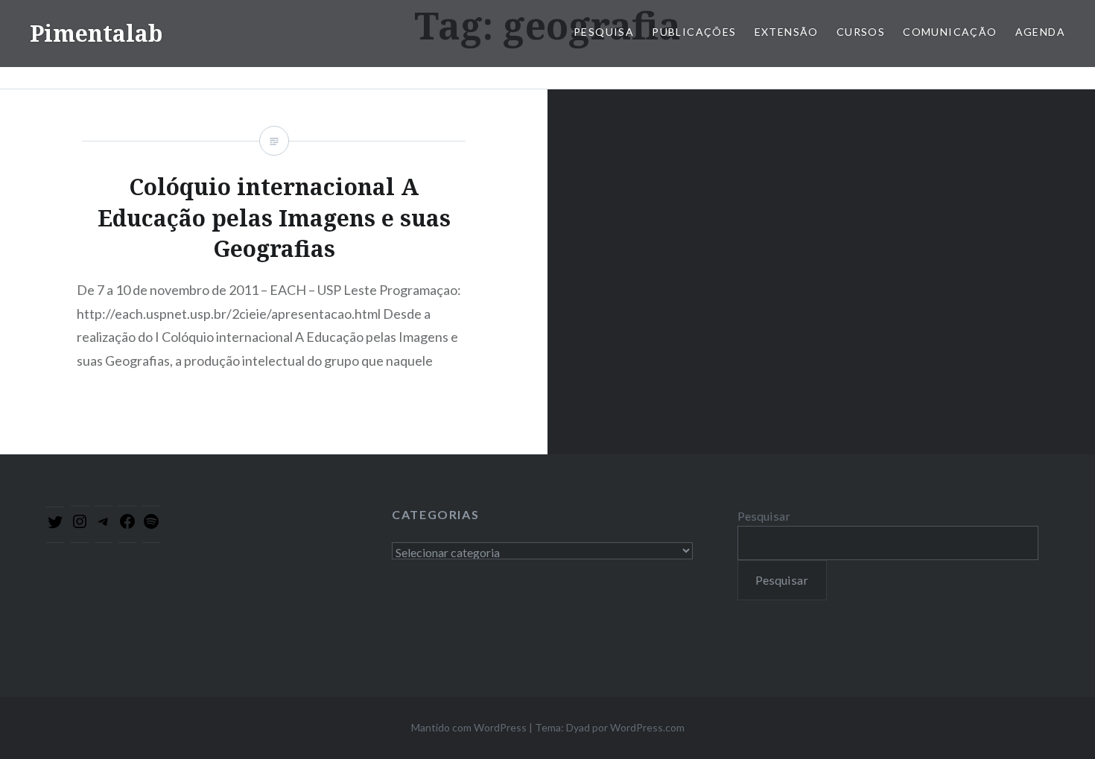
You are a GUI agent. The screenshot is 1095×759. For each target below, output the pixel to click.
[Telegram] (103, 525)
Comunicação (950, 31)
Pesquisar (763, 516)
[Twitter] (55, 526)
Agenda (1040, 31)
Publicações (694, 31)
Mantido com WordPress (469, 727)
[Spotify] (151, 525)
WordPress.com (647, 727)
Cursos (861, 31)
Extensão (787, 31)
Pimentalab (96, 33)
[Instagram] (80, 525)
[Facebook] (127, 525)
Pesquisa (604, 31)
